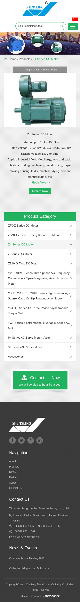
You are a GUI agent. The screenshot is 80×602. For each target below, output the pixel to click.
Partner (13, 477)
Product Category (40, 216)
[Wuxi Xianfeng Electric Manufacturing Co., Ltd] (40, 16)
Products (24, 59)
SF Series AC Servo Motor (25, 347)
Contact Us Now (45, 377)
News (12, 472)
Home (12, 59)
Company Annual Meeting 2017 (27, 558)
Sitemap (24, 596)
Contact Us (15, 488)
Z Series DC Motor (20, 254)
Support (13, 482)
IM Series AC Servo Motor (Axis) (29, 337)
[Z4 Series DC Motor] (40, 126)
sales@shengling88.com (27, 536)
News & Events (23, 548)
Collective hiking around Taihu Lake (29, 568)
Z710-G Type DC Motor (23, 263)
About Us (14, 461)
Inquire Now (40, 191)
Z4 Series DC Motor (46, 59)
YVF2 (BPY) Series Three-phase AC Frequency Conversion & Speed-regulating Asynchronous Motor (39, 278)
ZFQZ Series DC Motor (23, 225)
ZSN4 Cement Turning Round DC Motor (34, 235)
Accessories (16, 356)
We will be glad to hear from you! (40, 384)
